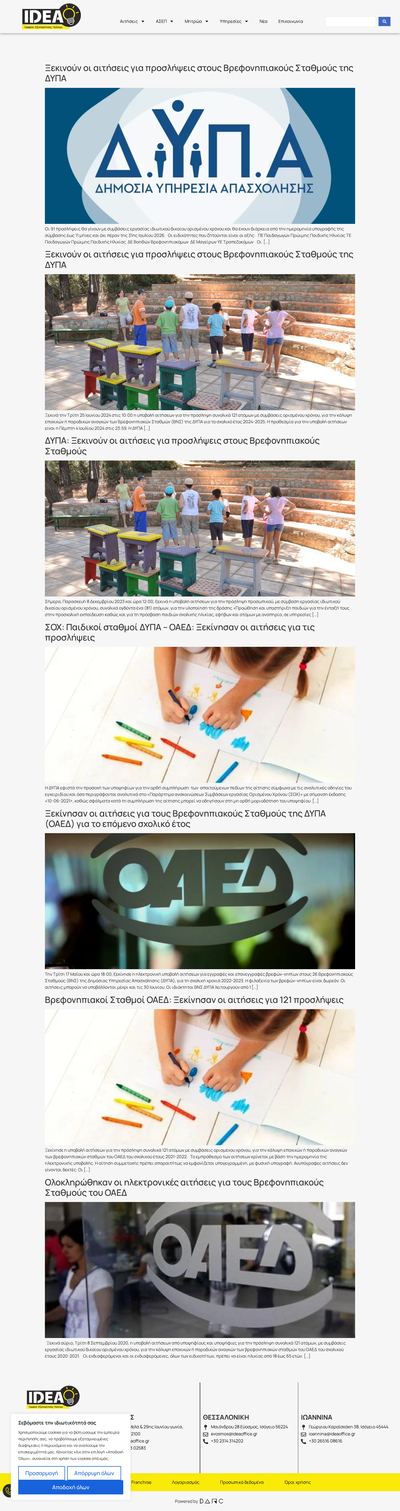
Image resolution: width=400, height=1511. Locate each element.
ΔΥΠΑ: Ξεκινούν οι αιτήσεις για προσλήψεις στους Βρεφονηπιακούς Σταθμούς (182, 445)
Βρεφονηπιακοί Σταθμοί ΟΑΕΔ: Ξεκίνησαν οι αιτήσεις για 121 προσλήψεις (194, 1000)
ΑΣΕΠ (161, 21)
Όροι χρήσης (297, 1482)
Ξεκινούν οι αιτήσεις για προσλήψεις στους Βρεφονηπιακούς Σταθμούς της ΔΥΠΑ (199, 73)
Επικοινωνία (290, 21)
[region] (71, 1457)
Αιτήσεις (129, 21)
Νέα (263, 21)
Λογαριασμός (185, 1482)
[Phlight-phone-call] (9, 1490)
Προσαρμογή (41, 1473)
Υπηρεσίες (231, 21)
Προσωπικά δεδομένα (242, 1482)
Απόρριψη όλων (94, 1473)
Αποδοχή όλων (70, 1487)
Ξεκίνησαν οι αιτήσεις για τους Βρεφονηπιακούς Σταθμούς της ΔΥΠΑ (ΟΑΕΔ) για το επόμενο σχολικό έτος (185, 818)
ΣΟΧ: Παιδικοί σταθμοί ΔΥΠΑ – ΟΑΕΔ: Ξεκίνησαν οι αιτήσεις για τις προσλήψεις (180, 632)
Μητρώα (193, 21)
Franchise (141, 1482)
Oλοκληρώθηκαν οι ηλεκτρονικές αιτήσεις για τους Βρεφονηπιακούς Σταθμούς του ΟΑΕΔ (184, 1187)
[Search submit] (384, 21)
